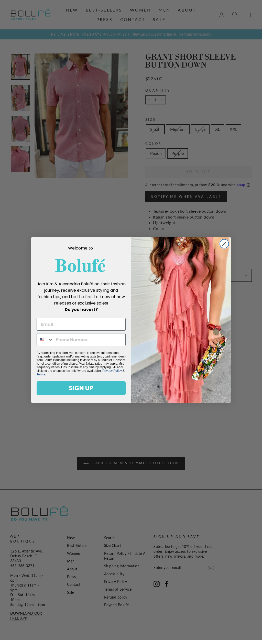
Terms (41, 374)
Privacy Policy (112, 371)
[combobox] (45, 339)
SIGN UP (81, 388)
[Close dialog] (224, 243)
